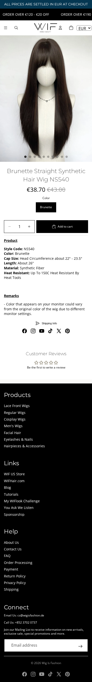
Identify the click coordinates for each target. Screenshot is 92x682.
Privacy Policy (15, 582)
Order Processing (18, 562)
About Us (11, 542)
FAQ (7, 555)
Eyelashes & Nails (18, 439)
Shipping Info (49, 323)
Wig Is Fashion (51, 663)
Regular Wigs (15, 412)
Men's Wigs (13, 425)
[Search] (16, 27)
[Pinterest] (67, 331)
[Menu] (5, 27)
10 (66, 156)
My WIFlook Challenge (22, 501)
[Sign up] (80, 646)
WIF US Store (14, 474)
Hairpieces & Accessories (24, 446)
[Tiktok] (50, 331)
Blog (7, 487)
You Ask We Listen (19, 507)
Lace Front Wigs (17, 405)
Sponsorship (14, 514)
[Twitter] (59, 331)
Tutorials (11, 494)
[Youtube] (42, 331)
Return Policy (15, 576)
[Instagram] (33, 331)
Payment (11, 569)
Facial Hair (12, 432)
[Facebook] (24, 331)
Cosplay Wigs (15, 419)
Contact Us (13, 549)
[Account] (60, 27)
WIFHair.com (14, 480)
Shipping (11, 589)
